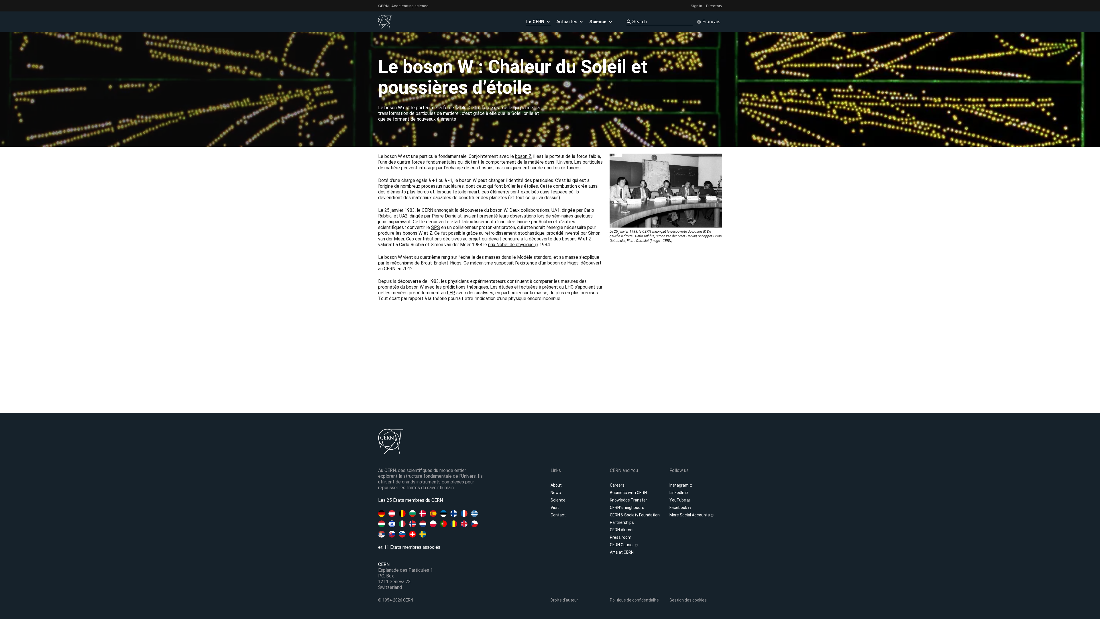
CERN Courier (622, 544)
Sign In (696, 5)
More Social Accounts (690, 515)
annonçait (444, 210)
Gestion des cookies (688, 600)
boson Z (523, 156)
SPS (435, 227)
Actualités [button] (566, 21)
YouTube (678, 500)
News (556, 492)
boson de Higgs (563, 263)
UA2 (403, 216)
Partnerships (622, 522)
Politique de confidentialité (634, 600)
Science (558, 500)
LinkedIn (677, 492)
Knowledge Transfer (628, 500)
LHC (569, 287)
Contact (558, 515)
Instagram (679, 485)
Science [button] (597, 21)
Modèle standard (534, 257)
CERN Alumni (621, 530)
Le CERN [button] (535, 21)
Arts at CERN (622, 552)
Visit (555, 507)
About (556, 485)
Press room (620, 537)
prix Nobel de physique (511, 244)
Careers (617, 485)
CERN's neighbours (627, 507)
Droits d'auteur (564, 600)
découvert (591, 263)
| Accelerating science (403, 5)
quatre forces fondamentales (427, 162)
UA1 (555, 210)
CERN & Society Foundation (635, 515)
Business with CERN (628, 492)
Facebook (678, 507)
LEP (450, 292)
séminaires (562, 216)
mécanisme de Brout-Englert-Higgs (425, 263)
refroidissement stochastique (515, 233)
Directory (714, 5)
